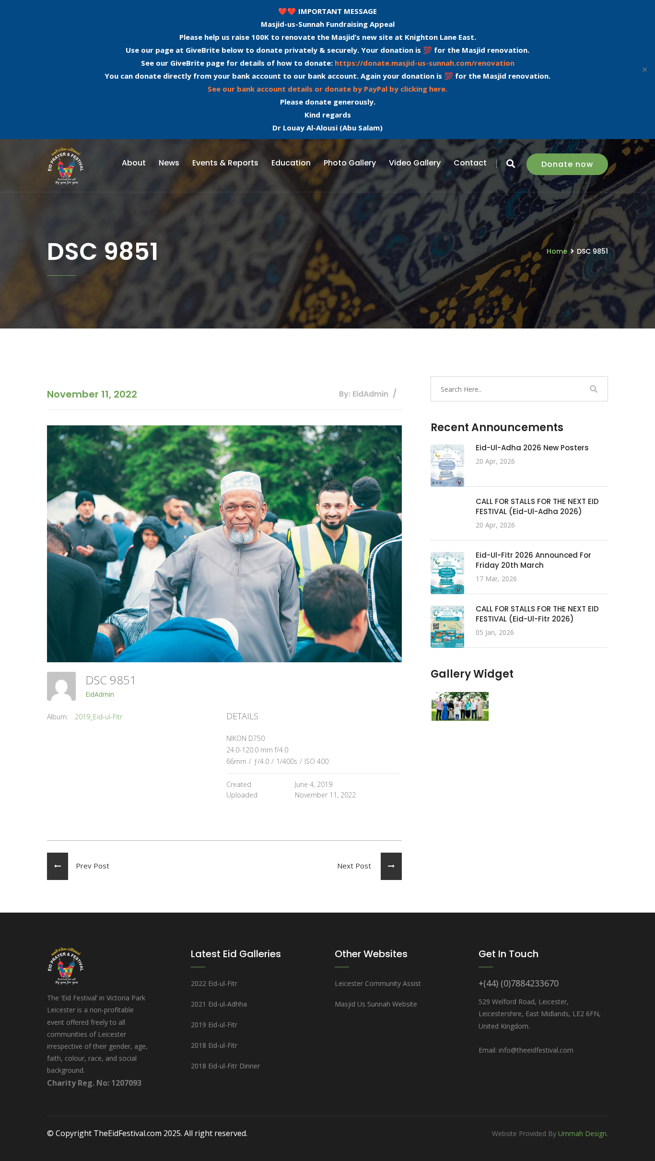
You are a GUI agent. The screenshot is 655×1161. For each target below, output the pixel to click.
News (169, 162)
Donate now (567, 164)
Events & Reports (225, 162)
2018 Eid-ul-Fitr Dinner (225, 1065)
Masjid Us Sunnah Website (376, 1004)
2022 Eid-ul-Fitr (214, 983)
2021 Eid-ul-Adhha (219, 1004)
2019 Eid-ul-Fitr (214, 1024)
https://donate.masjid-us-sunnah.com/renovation (425, 63)
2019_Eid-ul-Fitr (98, 716)
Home (557, 251)
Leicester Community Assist (378, 983)
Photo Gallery (350, 162)
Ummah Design (582, 1133)
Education (291, 162)
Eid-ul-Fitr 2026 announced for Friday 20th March (533, 560)
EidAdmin (99, 694)
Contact (470, 162)
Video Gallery (415, 162)
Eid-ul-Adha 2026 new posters (532, 448)
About (134, 162)
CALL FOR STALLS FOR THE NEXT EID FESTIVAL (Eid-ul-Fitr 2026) (537, 614)
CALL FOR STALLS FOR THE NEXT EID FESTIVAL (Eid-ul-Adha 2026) (537, 506)
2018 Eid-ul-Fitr (214, 1045)
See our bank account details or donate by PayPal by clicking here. (327, 89)
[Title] (460, 705)
